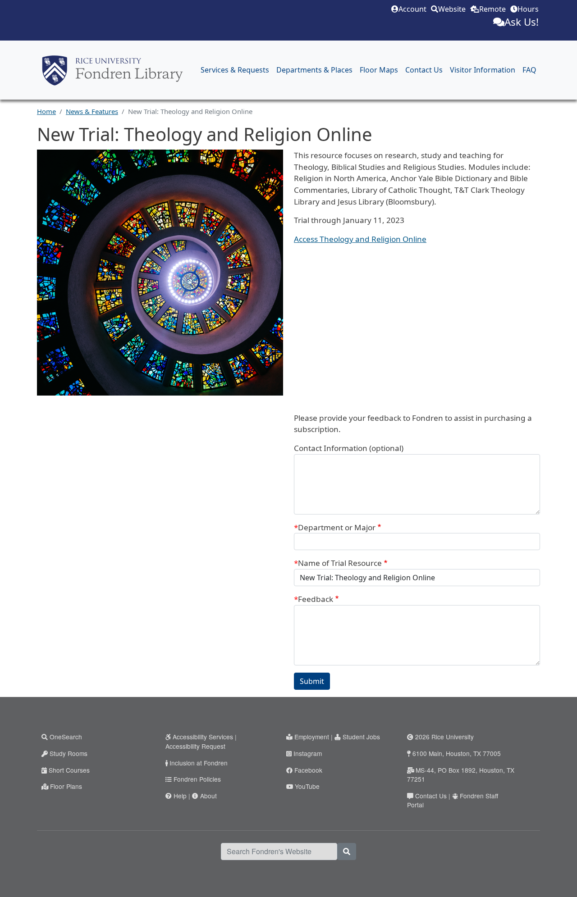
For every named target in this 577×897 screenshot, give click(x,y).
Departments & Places (314, 70)
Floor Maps (379, 70)
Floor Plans (66, 786)
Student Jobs (361, 736)
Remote (492, 9)
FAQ (529, 70)
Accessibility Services (203, 736)
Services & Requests (235, 70)
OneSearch (66, 736)
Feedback (315, 599)
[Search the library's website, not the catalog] (346, 851)
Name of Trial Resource (340, 563)
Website (452, 9)
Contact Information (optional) (348, 448)
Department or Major (337, 527)
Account (412, 9)
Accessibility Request (195, 746)
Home (46, 111)
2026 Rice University (444, 736)
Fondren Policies (197, 778)
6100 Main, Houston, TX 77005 (456, 753)
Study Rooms (68, 753)
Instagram (307, 753)
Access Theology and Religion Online (360, 239)
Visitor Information (482, 70)
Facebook (308, 769)
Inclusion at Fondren (198, 762)
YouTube (307, 786)
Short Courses (69, 769)
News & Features (92, 111)
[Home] (112, 70)
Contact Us (424, 70)
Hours (528, 9)
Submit (312, 681)
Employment (311, 736)
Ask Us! (521, 22)
